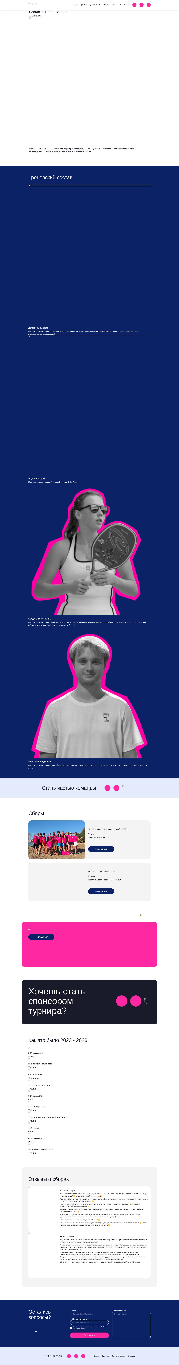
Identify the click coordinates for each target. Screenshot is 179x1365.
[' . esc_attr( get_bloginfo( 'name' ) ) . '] (33, 4)
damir (31, 16)
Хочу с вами (101, 849)
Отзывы (106, 5)
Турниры (84, 5)
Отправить (89, 1335)
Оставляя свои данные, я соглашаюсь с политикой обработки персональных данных (89, 1327)
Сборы (75, 5)
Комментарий (120, 1310)
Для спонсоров (95, 5)
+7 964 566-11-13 (123, 5)
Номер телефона (80, 1319)
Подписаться (41, 937)
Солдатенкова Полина (48, 12)
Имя (74, 1310)
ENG (113, 5)
